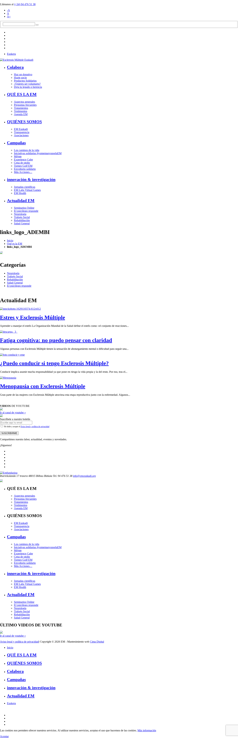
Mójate (18, 156)
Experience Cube (23, 159)
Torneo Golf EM (23, 165)
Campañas (16, 142)
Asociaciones (21, 135)
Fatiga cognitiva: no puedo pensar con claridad (56, 340)
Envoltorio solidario (25, 168)
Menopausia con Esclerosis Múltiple (42, 386)
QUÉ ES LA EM (22, 94)
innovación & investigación (31, 179)
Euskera (11, 53)
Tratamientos (21, 108)
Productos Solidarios (25, 80)
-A (8, 10)
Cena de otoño (22, 162)
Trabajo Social (22, 217)
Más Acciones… (23, 172)
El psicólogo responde (26, 210)
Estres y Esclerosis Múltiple (32, 317)
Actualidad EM (20, 200)
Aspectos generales (24, 101)
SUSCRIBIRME (9, 433)
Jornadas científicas (24, 186)
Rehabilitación (22, 220)
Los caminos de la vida (26, 150)
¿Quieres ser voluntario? (27, 83)
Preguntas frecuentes (25, 104)
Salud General (22, 223)
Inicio (10, 240)
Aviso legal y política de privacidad (35, 426)
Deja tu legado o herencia (28, 86)
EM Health (20, 193)
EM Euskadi (21, 129)
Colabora (15, 67)
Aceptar (4, 736)
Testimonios (20, 111)
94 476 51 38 (25, 4)
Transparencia (21, 132)
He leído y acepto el (26, 426)
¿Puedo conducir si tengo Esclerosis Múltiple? (54, 363)
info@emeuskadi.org (84, 475)
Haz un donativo (23, 74)
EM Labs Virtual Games (27, 190)
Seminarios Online (24, 207)
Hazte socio (20, 77)
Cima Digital (97, 641)
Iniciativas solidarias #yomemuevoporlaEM (38, 153)
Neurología (20, 214)
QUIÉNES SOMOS (24, 121)
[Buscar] (37, 24)
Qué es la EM (14, 243)
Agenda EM (21, 114)
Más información (146, 730)
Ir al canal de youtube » (13, 412)
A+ (9, 16)
